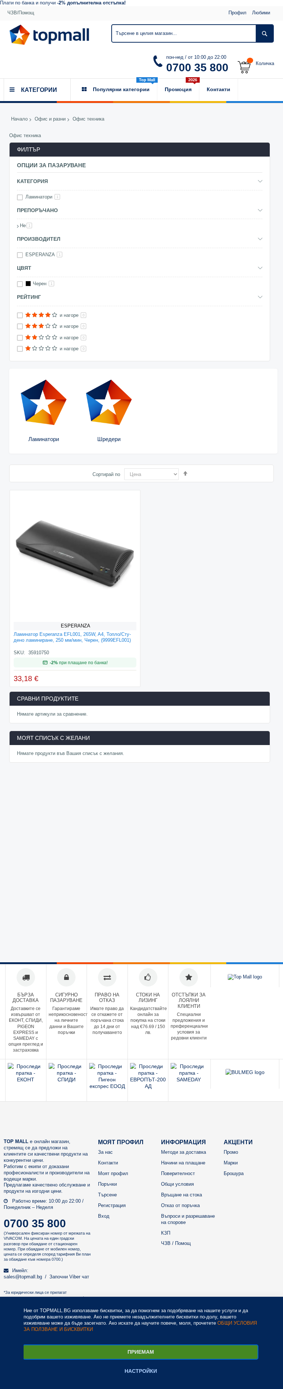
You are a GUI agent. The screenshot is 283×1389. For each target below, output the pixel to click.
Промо (231, 1152)
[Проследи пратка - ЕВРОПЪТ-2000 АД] (148, 1086)
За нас (105, 1152)
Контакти (108, 1163)
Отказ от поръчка (180, 1205)
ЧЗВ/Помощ (20, 12)
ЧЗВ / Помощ (176, 1243)
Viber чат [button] (79, 1276)
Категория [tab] (32, 181)
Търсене (107, 1195)
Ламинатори (43, 439)
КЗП (165, 1233)
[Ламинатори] (43, 403)
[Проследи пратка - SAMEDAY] (189, 1079)
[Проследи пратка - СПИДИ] (67, 1079)
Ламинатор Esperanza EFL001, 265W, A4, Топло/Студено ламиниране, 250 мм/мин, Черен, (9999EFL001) (72, 637)
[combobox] (192, 33)
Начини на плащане (183, 1163)
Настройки (141, 1371)
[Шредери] (109, 403)
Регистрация (112, 1205)
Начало (19, 119)
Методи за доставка (183, 1152)
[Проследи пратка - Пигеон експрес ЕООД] (107, 1086)
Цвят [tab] (24, 268)
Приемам (140, 1352)
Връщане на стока (181, 1195)
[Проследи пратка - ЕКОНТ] (26, 1079)
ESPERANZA (75, 626)
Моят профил (113, 1173)
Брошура (234, 1173)
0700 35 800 (197, 67)
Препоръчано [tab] (37, 210)
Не (26, 225)
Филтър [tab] (28, 149)
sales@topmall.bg (23, 1276)
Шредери (108, 439)
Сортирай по (106, 474)
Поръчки (107, 1184)
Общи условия (177, 1184)
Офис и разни (50, 119)
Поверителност (178, 1173)
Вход (103, 1216)
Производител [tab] (38, 239)
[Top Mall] (49, 34)
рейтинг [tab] (29, 297)
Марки (231, 1163)
